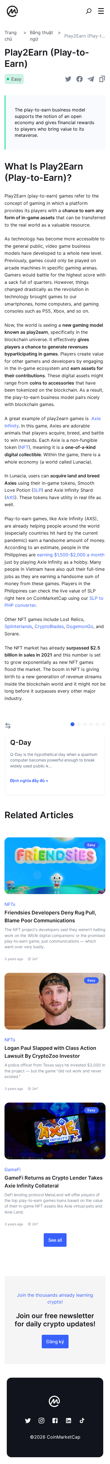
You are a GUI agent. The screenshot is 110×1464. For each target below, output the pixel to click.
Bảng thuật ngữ (41, 36)
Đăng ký (55, 1341)
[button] (100, 11)
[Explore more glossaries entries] (8, 725)
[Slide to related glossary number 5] (103, 724)
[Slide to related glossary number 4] (97, 724)
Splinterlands (18, 626)
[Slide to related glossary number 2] (85, 724)
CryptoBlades (49, 626)
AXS (10, 497)
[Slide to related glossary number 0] (72, 724)
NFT (24, 447)
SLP (37, 490)
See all (55, 1240)
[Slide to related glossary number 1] (79, 724)
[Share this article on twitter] (68, 79)
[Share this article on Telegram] (90, 79)
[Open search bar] (88, 11)
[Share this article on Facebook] (79, 79)
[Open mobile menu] (100, 11)
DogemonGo (79, 626)
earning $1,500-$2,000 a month (70, 554)
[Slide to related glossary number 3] (91, 724)
